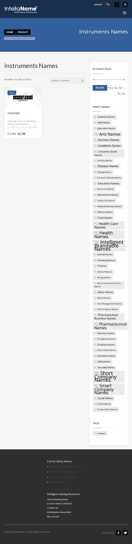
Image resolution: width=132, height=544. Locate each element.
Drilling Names (104, 172)
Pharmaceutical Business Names (106, 316)
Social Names (105, 398)
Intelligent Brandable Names (109, 245)
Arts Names (109, 134)
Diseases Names (108, 166)
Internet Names (104, 254)
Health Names (103, 234)
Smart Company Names (104, 389)
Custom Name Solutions (59, 503)
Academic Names (106, 116)
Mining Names (104, 277)
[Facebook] (118, 532)
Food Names (105, 217)
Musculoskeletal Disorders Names (107, 285)
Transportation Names (107, 409)
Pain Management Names (109, 303)
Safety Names (104, 361)
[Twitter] (125, 532)
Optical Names (103, 298)
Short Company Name (63, 471)
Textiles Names (104, 404)
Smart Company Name (63, 476)
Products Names (106, 344)
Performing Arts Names (107, 309)
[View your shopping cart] (108, 5)
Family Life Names (106, 200)
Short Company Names (105, 377)
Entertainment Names (107, 194)
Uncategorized (59, 482)
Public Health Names (106, 350)
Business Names (108, 140)
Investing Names (106, 260)
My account (53, 516)
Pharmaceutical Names (110, 326)
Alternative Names (106, 128)
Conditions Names (109, 146)
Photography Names (106, 339)
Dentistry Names (104, 160)
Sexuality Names (105, 367)
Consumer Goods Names (105, 153)
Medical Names (104, 271)
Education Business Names (109, 177)
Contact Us (52, 507)
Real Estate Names (106, 355)
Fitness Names (105, 212)
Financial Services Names (109, 206)
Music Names (105, 292)
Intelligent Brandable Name (66, 466)
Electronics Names (105, 189)
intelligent (101, 433)
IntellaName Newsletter (59, 512)
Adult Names (103, 122)
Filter (100, 88)
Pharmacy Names (105, 333)
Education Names (108, 183)
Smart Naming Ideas (57, 499)
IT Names (101, 265)
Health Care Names (106, 225)
